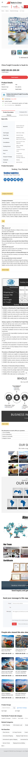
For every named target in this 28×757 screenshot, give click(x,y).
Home (2, 10)
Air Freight (17, 711)
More (2, 746)
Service (7, 10)
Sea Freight (22, 10)
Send (14, 624)
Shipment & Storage (14, 10)
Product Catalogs (22, 707)
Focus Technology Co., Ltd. (18, 751)
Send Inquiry (14, 77)
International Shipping (8, 736)
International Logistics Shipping (10, 739)
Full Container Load (17, 725)
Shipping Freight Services (22, 736)
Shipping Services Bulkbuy (19, 743)
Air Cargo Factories (17, 732)
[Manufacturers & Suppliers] (14, 2)
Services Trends (6, 743)
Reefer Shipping (6, 725)
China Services (6, 732)
